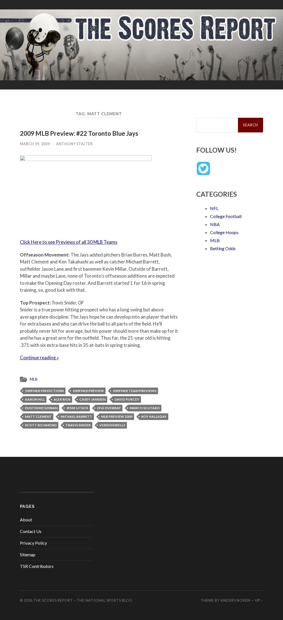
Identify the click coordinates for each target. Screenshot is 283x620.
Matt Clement (38, 416)
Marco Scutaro (145, 408)
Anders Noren (235, 600)
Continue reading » (39, 357)
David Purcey (126, 399)
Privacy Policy (33, 542)
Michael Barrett (76, 416)
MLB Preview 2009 (116, 416)
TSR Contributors (37, 566)
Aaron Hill (35, 399)
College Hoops (224, 232)
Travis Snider (78, 425)
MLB (34, 379)
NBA (215, 224)
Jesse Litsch (77, 408)
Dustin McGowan (41, 408)
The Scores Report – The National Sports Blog (82, 600)
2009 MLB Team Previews (134, 391)
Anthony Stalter (74, 144)
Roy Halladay (154, 416)
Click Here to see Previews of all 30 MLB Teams (68, 242)
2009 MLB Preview (88, 391)
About (26, 519)
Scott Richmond (41, 425)
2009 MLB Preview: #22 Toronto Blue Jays (79, 133)
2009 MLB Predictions (44, 391)
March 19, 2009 (35, 144)
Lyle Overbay (109, 408)
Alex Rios (62, 399)
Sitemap (27, 554)
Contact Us (30, 531)
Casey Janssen (92, 399)
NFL (214, 208)
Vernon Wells (112, 425)
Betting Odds (223, 248)
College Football (226, 216)
